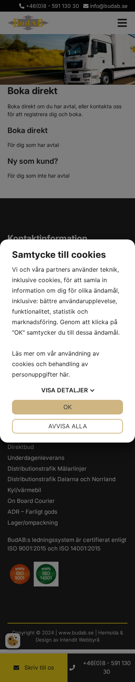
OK (67, 407)
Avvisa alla (67, 426)
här (64, 374)
